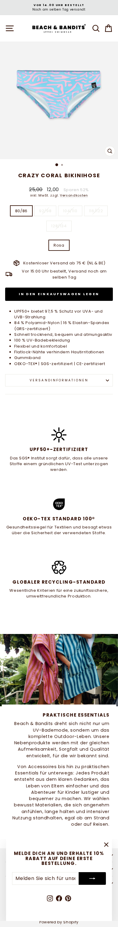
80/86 (21, 211)
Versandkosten (74, 195)
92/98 (45, 211)
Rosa (59, 245)
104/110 (70, 211)
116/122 (96, 211)
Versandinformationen (59, 380)
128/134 (59, 226)
